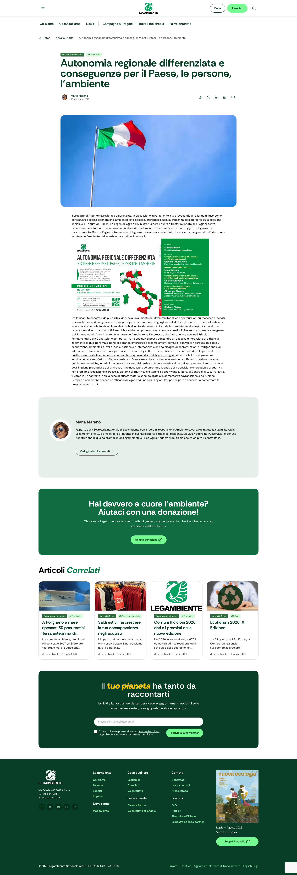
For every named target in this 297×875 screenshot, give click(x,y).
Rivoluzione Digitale (184, 816)
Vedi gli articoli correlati (95, 451)
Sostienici (134, 780)
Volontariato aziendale (142, 811)
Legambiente (52, 654)
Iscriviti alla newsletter (184, 733)
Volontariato (135, 791)
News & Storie (64, 38)
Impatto (98, 796)
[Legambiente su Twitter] (50, 807)
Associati (237, 8)
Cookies (186, 866)
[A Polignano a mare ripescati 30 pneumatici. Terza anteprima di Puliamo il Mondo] (64, 620)
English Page (250, 866)
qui (96, 384)
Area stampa (180, 791)
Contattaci (178, 780)
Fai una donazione (146, 539)
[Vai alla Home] (148, 8)
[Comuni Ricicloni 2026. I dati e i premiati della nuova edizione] (176, 620)
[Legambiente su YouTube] (66, 807)
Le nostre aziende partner (188, 822)
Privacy (173, 866)
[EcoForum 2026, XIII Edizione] (232, 620)
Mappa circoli (101, 811)
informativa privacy (149, 731)
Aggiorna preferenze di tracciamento (217, 866)
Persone (98, 785)
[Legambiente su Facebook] (41, 807)
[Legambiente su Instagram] (58, 807)
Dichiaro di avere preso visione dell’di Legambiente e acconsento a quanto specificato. (131, 733)
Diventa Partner (137, 805)
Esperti (97, 791)
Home (46, 38)
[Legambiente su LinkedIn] (75, 807)
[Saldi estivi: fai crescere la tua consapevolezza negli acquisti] (120, 620)
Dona (217, 8)
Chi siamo (99, 780)
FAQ (174, 805)
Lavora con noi (181, 785)
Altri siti (176, 811)
